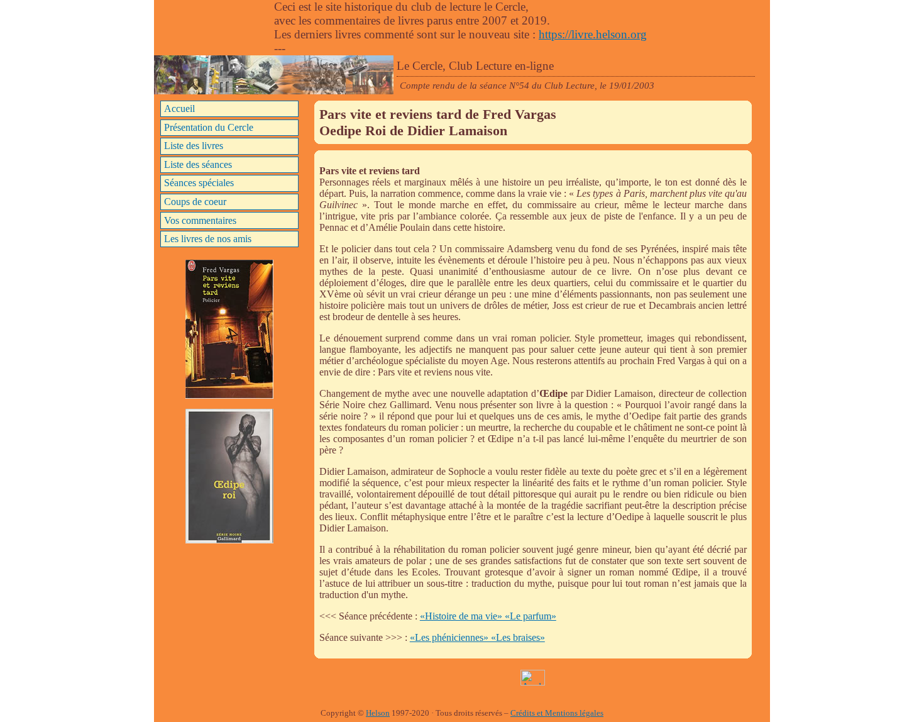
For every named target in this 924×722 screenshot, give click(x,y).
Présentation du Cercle (208, 127)
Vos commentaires (200, 220)
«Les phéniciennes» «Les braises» (477, 637)
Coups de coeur (195, 201)
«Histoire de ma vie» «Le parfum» (488, 616)
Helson (378, 713)
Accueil (179, 108)
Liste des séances (198, 164)
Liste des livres (193, 145)
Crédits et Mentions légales (556, 713)
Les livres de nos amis (207, 238)
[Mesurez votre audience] (532, 682)
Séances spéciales (199, 182)
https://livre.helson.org (593, 34)
